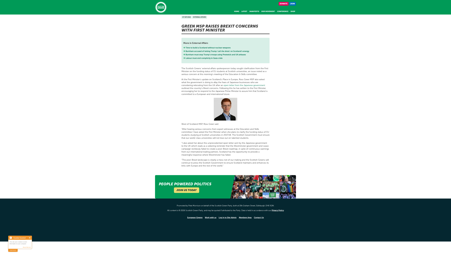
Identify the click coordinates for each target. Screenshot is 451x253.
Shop (293, 11)
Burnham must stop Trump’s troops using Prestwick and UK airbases (216, 55)
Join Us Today (187, 190)
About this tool (27, 247)
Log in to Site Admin (228, 217)
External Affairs (199, 17)
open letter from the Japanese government (244, 85)
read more (13, 250)
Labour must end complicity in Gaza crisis (204, 58)
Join (292, 4)
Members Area (245, 217)
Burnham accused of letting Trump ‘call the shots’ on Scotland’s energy (217, 51)
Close (30, 238)
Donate (283, 4)
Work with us (210, 217)
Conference (282, 11)
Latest (244, 11)
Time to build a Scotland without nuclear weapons (208, 48)
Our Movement (268, 11)
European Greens (194, 217)
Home (236, 11)
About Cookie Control (10, 238)
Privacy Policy (278, 210)
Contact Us (259, 217)
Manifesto (254, 11)
